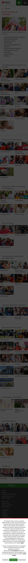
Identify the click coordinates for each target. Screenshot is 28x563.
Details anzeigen (22, 559)
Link (22, 543)
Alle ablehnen (6, 559)
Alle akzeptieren (13, 559)
